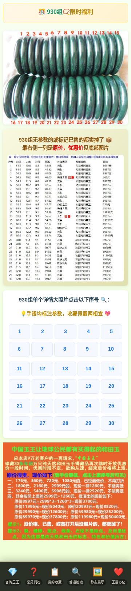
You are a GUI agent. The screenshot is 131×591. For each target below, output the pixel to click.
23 (65, 406)
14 (88, 368)
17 (42, 386)
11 (19, 368)
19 (88, 386)
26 (20, 423)
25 (111, 406)
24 (88, 406)
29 (88, 423)
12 (42, 368)
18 (65, 386)
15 (111, 368)
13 (65, 368)
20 (111, 386)
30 (111, 423)
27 (42, 423)
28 (65, 423)
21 (20, 406)
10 (111, 349)
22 (42, 406)
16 (20, 386)
